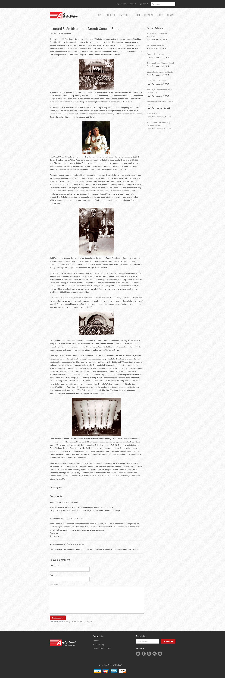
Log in (118, 4)
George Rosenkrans (155, 54)
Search (96, 641)
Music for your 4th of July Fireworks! (157, 34)
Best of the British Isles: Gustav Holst (160, 103)
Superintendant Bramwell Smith (160, 72)
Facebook (144, 654)
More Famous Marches (156, 81)
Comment (54, 585)
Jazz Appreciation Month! (157, 45)
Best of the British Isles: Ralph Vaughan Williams (159, 124)
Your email (54, 575)
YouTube (149, 654)
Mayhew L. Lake (153, 114)
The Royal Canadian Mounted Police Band (159, 91)
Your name (54, 565)
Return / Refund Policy (102, 648)
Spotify (154, 654)
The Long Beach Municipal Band (160, 63)
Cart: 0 (145, 4)
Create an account (129, 4)
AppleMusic (160, 654)
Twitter (138, 654)
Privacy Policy (98, 644)
